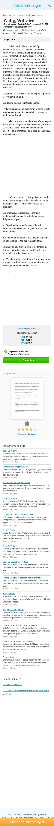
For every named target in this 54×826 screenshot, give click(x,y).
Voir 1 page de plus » (27, 328)
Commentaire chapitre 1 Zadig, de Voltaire (20, 625)
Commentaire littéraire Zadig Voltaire (18, 641)
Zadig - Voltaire (9, 593)
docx (23, 342)
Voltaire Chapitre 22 (12, 684)
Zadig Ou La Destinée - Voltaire (15, 562)
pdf (22, 339)
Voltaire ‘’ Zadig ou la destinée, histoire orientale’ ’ (22, 578)
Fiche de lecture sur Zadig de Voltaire (18, 514)
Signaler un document (27, 434)
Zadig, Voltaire (8, 657)
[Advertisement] (27, 165)
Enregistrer (28, 360)
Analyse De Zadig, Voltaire (13, 609)
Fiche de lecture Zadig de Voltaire (16, 482)
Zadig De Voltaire (10, 451)
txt (23, 336)
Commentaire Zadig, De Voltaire (15, 466)
